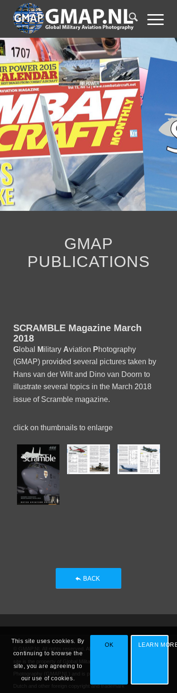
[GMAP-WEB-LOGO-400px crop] (73, 19)
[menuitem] (128, 19)
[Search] (128, 19)
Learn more (153, 645)
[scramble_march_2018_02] (88, 475)
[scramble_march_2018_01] (38, 475)
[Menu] (151, 19)
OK (109, 645)
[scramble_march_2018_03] (139, 475)
